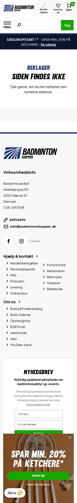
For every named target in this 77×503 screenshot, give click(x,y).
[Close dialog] (70, 438)
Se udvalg (48, 44)
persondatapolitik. (38, 404)
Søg (67, 25)
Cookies (34, 241)
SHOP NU (38, 476)
